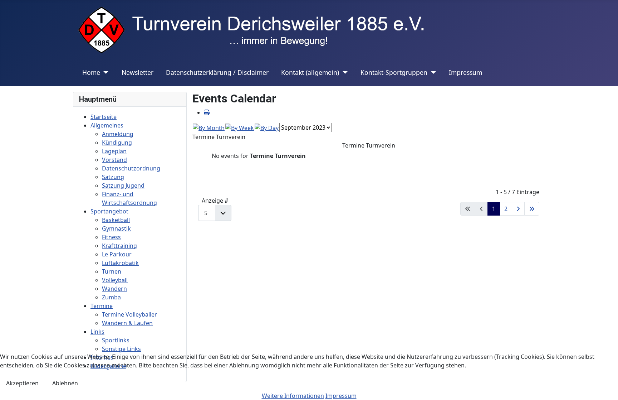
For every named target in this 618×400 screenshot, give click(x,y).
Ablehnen (65, 383)
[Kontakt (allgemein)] (343, 72)
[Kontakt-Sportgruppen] (431, 72)
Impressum (465, 72)
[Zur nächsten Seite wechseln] (518, 209)
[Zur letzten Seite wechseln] (531, 209)
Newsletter (137, 72)
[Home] (104, 72)
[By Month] (209, 127)
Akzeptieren (22, 383)
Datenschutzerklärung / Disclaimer (217, 72)
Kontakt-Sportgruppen (393, 72)
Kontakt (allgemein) (310, 72)
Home (91, 72)
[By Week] (239, 127)
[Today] (267, 127)
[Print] (207, 112)
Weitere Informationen (293, 396)
